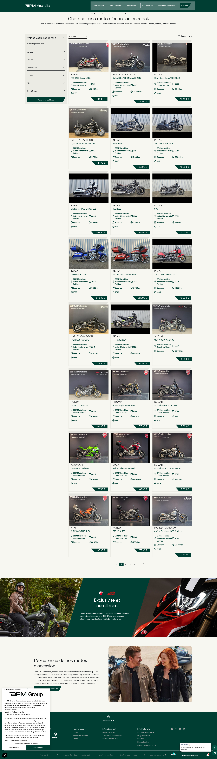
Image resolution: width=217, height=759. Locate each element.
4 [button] (135, 564)
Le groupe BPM (143, 735)
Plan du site (45, 755)
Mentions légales (106, 755)
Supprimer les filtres (46, 100)
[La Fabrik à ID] (174, 754)
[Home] (36, 5)
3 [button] (130, 564)
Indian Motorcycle (80, 735)
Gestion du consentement (155, 755)
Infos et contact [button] (109, 729)
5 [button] (139, 564)
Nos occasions (115, 6)
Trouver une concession (166, 6)
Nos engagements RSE (146, 745)
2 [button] (125, 564)
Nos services (131, 6)
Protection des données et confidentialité (74, 755)
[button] (116, 564)
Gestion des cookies (128, 755)
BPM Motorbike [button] (143, 729)
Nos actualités (147, 6)
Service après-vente (111, 739)
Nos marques (99, 6)
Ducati (75, 732)
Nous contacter (109, 732)
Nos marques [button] (78, 729)
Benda (75, 739)
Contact (184, 6)
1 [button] (121, 564)
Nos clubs (141, 739)
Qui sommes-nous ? (145, 732)
